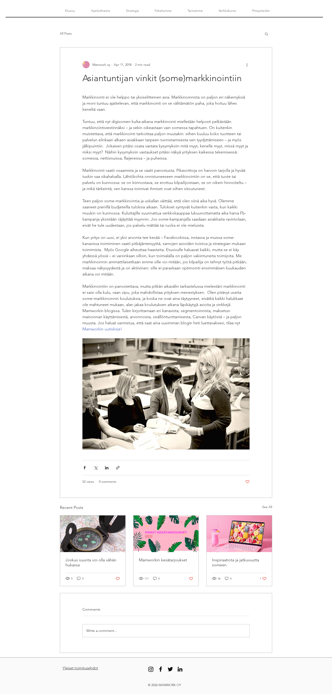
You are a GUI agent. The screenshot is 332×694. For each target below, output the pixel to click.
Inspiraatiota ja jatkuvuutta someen (235, 562)
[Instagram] (150, 669)
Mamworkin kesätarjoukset (163, 560)
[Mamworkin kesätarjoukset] (166, 533)
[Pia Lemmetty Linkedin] (180, 669)
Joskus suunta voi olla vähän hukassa (90, 562)
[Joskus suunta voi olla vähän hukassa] (92, 533)
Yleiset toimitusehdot (80, 668)
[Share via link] (118, 468)
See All (267, 507)
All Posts (66, 33)
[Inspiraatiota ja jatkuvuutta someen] (239, 533)
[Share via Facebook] (84, 468)
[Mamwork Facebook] (160, 669)
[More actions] (247, 64)
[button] (266, 33)
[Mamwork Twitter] (170, 669)
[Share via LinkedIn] (107, 468)
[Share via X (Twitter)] (96, 468)
